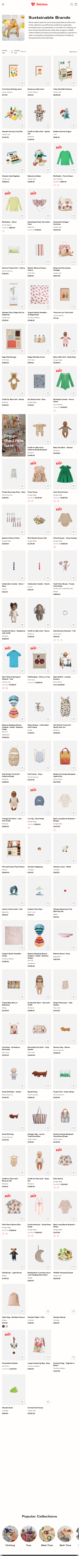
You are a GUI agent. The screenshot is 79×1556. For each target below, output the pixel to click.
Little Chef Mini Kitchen (62, 89)
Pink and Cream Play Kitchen (13, 867)
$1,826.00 (5, 363)
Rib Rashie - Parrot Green (63, 176)
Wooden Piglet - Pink (36, 1317)
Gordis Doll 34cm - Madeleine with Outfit (13, 632)
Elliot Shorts (58, 1179)
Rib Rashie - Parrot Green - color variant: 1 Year (54, 185)
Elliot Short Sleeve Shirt (11, 1225)
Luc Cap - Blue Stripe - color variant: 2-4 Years (29, 827)
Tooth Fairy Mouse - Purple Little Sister (63, 585)
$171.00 (4, 95)
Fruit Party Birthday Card (12, 89)
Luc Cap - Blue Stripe (36, 819)
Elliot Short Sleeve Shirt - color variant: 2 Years (6, 1233)
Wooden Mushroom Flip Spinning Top (62, 910)
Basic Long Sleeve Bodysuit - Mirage (64, 820)
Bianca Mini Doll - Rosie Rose (64, 357)
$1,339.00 (31, 320)
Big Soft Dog (32, 1092)
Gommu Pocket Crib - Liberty (13, 268)
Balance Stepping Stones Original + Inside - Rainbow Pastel (12, 727)
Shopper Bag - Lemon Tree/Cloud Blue (36, 1135)
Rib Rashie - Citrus (9, 222)
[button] (71, 4)
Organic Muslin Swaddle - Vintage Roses (38, 313)
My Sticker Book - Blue (36, 399)
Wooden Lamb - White (62, 867)
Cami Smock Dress (60, 492)
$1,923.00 (5, 544)
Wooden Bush (7, 1408)
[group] (39, 1536)
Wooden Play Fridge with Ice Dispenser (13, 313)
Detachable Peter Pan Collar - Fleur (39, 223)
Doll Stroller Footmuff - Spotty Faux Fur (62, 726)
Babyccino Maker (34, 176)
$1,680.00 (5, 182)
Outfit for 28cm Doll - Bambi (13, 399)
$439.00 (31, 1323)
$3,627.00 (56, 276)
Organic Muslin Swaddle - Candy (12, 955)
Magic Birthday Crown (36, 357)
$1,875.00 (56, 959)
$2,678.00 (57, 782)
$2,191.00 (56, 1142)
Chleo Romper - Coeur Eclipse (65, 538)
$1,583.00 (56, 733)
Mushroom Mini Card (36, 89)
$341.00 (30, 872)
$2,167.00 (5, 1055)
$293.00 (56, 1323)
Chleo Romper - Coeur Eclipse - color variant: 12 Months (54, 547)
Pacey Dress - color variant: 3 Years (29, 501)
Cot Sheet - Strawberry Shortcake (11, 1048)
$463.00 (56, 637)
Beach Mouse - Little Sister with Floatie (38, 726)
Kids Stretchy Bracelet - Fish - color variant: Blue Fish (54, 640)
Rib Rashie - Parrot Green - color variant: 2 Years (58, 185)
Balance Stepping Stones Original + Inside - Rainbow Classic (38, 956)
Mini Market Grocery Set (37, 538)
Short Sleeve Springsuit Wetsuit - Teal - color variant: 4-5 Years (6, 688)
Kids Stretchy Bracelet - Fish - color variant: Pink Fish (58, 640)
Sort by (23, 51)
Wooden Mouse (59, 1317)
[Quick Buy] (73, 170)
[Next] (76, 1534)
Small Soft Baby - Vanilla (11, 1092)
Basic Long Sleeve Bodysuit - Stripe (64, 1226)
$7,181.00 (5, 320)
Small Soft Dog (7, 1134)
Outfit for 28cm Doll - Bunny (39, 631)
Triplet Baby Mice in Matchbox (9, 1004)
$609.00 (56, 137)
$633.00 (5, 915)
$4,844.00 (57, 230)
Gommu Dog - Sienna (61, 1047)
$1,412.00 (56, 1011)
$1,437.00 (5, 137)
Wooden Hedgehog (35, 867)
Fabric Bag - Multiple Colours (13, 1317)
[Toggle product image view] (11, 51)
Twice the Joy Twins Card (63, 312)
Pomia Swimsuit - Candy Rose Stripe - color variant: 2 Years (29, 1235)
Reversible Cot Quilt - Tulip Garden (38, 1048)
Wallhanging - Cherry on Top (39, 677)
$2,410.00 (31, 544)
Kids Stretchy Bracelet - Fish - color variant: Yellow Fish (61, 640)
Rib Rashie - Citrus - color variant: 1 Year (3, 231)
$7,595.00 (5, 737)
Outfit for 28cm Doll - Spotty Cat (39, 132)
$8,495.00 (57, 95)
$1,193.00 (31, 139)
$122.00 (30, 95)
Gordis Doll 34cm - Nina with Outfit (39, 1004)
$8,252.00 (31, 1413)
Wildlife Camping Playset (63, 1273)
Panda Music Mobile (10, 1363)
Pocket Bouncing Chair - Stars (13, 492)
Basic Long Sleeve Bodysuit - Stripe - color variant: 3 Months (58, 1235)
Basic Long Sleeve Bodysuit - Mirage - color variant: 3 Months (54, 830)
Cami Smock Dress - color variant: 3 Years (58, 501)
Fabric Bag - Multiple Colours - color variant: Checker (3, 1326)
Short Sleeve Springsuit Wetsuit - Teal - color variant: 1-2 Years (3, 688)
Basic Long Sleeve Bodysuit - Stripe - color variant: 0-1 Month (54, 1235)
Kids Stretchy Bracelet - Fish (64, 631)
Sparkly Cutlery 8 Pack (11, 538)
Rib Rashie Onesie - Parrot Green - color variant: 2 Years (54, 410)
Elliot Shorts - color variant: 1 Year (54, 1187)
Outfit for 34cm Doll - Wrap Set (38, 1180)
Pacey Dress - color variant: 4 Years (32, 501)
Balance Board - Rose (61, 954)
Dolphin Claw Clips (35, 909)
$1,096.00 (56, 363)
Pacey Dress (32, 492)
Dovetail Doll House (35, 1408)
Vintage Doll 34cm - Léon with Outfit (12, 820)
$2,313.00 (5, 1011)
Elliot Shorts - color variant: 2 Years (58, 1187)
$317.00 (5, 1323)
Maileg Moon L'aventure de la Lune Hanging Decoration (39, 1274)
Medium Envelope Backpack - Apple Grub (65, 775)
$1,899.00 (56, 594)
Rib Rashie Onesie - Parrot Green (63, 400)
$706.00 (31, 405)
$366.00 (31, 276)
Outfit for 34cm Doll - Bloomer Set (10, 1180)
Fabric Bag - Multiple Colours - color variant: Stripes (6, 1326)
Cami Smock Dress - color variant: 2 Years (54, 501)
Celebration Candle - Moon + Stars (13, 585)
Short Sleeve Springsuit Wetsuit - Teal (11, 678)
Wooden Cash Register (11, 176)
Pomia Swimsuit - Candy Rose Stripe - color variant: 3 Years (32, 1235)
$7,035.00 (31, 966)
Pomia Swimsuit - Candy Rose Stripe (39, 1226)
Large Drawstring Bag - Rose (39, 1363)
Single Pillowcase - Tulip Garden (62, 1004)
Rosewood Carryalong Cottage (61, 269)
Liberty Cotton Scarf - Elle (12, 909)
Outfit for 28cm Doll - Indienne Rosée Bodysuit (37, 449)
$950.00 (31, 363)
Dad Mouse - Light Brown (12, 1273)
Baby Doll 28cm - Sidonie (63, 447)
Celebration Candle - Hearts (39, 584)
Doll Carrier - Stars (35, 774)
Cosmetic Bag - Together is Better (64, 1364)
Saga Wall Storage (9, 357)
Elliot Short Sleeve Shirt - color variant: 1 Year (3, 1233)
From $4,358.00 (59, 685)
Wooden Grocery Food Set (12, 131)
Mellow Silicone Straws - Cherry (37, 269)
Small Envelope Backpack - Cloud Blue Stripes (63, 1135)
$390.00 (5, 1413)
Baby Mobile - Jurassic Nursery (62, 678)
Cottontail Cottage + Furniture (61, 223)
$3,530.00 (56, 1278)
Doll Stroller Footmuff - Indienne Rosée (11, 775)
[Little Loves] (39, 4)
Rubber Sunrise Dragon (62, 131)
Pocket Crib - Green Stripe (63, 1092)
